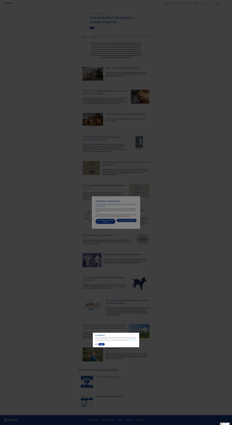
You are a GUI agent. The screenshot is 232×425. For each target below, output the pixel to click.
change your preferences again (132, 340)
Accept (101, 344)
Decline (96, 344)
